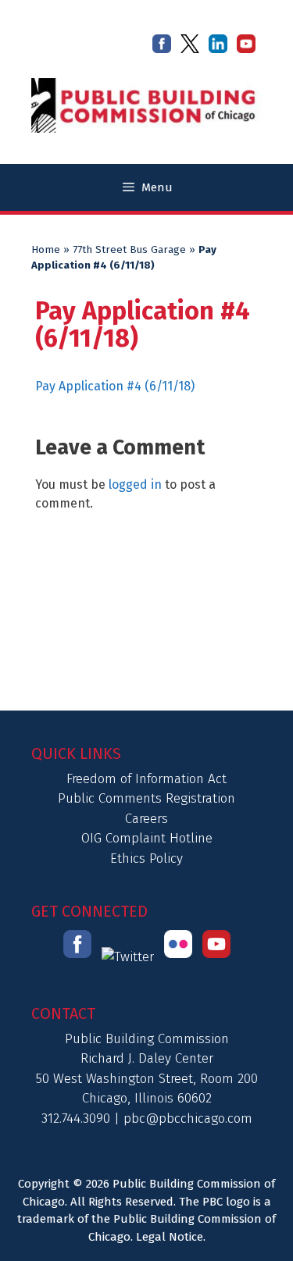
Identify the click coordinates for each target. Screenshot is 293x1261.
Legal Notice (169, 1237)
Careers (146, 818)
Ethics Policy (146, 858)
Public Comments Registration (146, 798)
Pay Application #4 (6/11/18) (115, 386)
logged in (135, 484)
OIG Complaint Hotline (147, 838)
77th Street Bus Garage (129, 250)
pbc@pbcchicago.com (187, 1118)
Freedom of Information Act (146, 779)
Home (45, 250)
